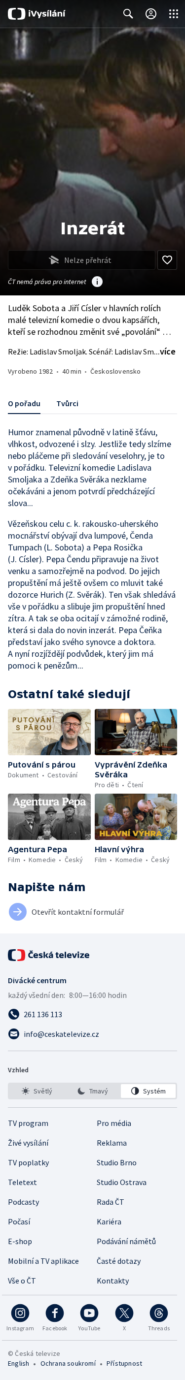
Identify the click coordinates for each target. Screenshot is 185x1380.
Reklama (112, 1143)
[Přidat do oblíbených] (167, 260)
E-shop (20, 1241)
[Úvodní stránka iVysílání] (37, 14)
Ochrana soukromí (68, 1363)
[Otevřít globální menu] (173, 14)
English (18, 1363)
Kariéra (109, 1221)
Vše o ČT (22, 1280)
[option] (36, 1091)
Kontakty (113, 1280)
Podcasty (23, 1202)
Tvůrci (67, 403)
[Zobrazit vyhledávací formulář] (128, 14)
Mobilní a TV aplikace (43, 1261)
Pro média (114, 1123)
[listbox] (92, 1091)
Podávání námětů (126, 1241)
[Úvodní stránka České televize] (49, 955)
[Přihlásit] (151, 14)
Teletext (22, 1182)
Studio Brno (117, 1162)
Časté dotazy (119, 1261)
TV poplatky (28, 1162)
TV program (28, 1123)
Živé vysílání (28, 1143)
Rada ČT (110, 1202)
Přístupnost (124, 1363)
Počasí (19, 1221)
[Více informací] (97, 283)
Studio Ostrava (122, 1182)
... (165, 351)
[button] (49, 732)
